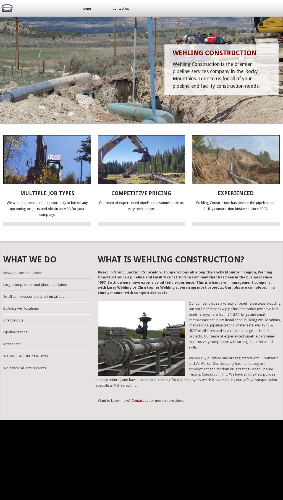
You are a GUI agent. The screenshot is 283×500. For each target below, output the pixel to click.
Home (86, 8)
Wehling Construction (215, 53)
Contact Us (121, 8)
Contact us (140, 400)
